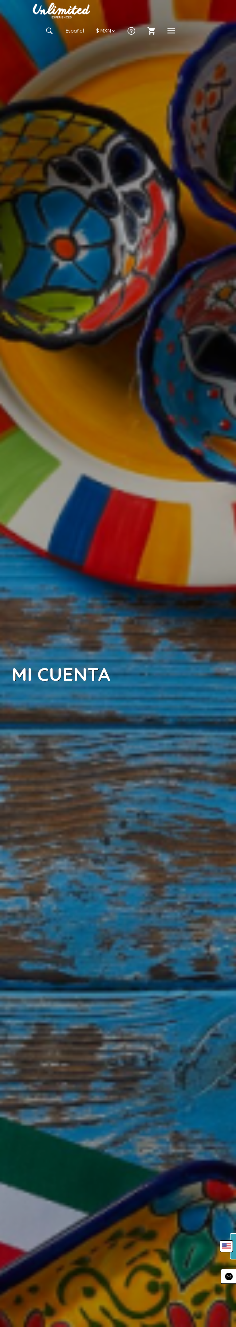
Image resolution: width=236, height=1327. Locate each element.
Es (74, 30)
